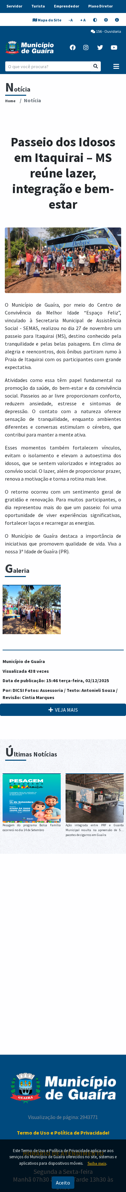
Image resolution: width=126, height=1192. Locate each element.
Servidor (14, 6)
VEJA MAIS (65, 710)
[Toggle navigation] (116, 66)
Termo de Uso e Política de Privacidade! (63, 1132)
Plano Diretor (100, 6)
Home (10, 100)
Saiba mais (97, 1163)
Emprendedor (66, 6)
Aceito (63, 1182)
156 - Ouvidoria (108, 31)
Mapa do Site (49, 20)
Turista (38, 6)
